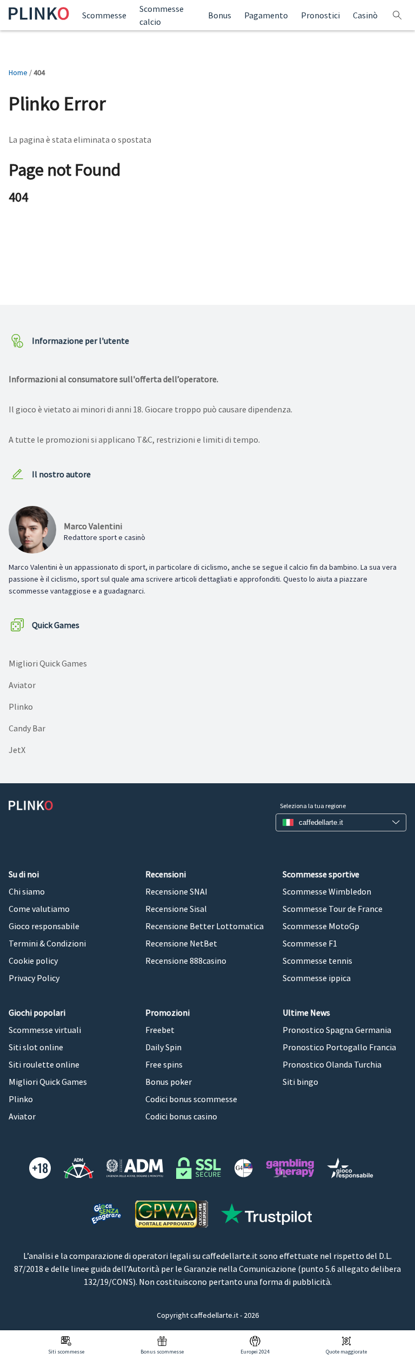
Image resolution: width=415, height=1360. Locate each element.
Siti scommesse (66, 1351)
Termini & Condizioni (47, 943)
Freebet (160, 1029)
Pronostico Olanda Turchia (332, 1064)
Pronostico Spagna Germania (337, 1029)
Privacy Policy (34, 977)
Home (18, 72)
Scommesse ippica (317, 977)
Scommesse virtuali (45, 1029)
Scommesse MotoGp (321, 926)
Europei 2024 (255, 1351)
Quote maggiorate (346, 1351)
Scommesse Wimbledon (327, 891)
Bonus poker (168, 1081)
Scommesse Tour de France (333, 908)
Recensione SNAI (176, 891)
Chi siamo (27, 891)
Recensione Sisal (176, 908)
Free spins (164, 1064)
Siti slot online (36, 1047)
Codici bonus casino (181, 1116)
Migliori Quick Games (48, 663)
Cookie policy (33, 960)
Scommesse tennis (317, 960)
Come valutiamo (39, 908)
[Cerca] (398, 15)
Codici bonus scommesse (191, 1099)
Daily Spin (163, 1047)
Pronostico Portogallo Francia (339, 1047)
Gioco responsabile (44, 926)
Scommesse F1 (310, 943)
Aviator (22, 684)
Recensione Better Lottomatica (204, 926)
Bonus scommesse (162, 1351)
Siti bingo (300, 1081)
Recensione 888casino (185, 960)
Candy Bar (27, 728)
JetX (17, 749)
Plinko (21, 706)
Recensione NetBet (181, 943)
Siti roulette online (44, 1064)
